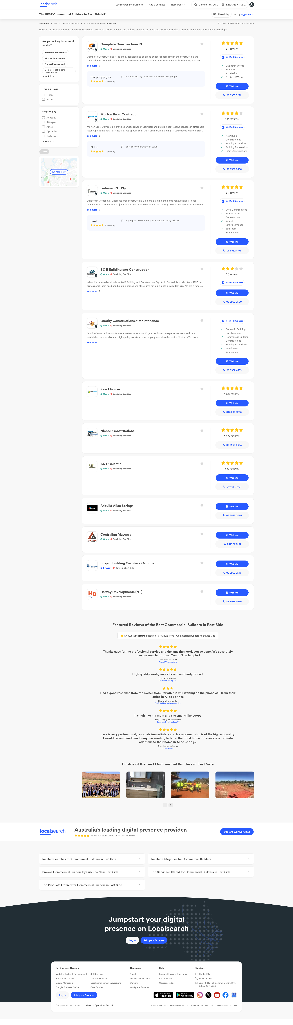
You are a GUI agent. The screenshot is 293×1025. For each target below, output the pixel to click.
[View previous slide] (165, 805)
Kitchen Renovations (55, 58)
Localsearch (44, 23)
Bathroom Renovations (56, 52)
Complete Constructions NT (167, 722)
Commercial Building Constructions (55, 71)
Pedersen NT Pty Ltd (167, 680)
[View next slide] (170, 805)
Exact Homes (168, 748)
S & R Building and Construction (168, 703)
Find (55, 23)
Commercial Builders (70, 23)
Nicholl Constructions (168, 662)
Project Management (55, 64)
